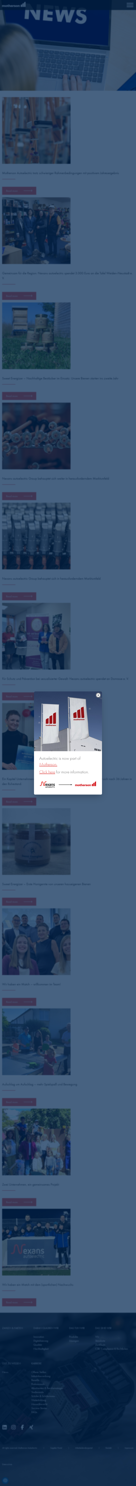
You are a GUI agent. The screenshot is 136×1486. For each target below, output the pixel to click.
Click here (47, 771)
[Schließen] (98, 695)
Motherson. (48, 764)
